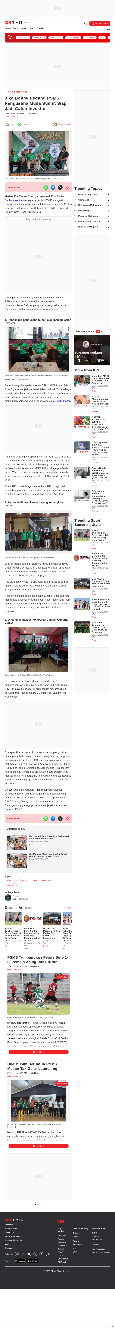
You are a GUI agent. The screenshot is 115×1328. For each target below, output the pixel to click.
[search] (86, 24)
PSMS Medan (23, 408)
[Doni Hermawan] (8, 920)
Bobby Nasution (14, 202)
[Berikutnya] (73, 1103)
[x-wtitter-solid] (60, 189)
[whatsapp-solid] (45, 189)
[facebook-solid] (53, 189)
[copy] (67, 189)
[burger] (108, 29)
